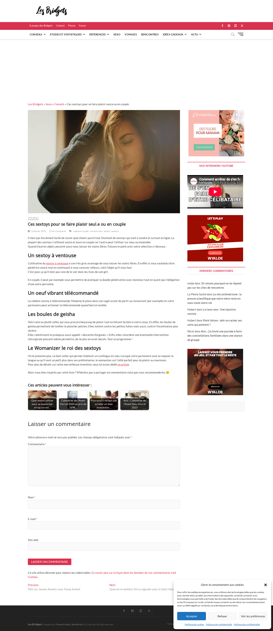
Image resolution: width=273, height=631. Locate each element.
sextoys (114, 231)
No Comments (58, 231)
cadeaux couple (81, 231)
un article (123, 364)
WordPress (77, 624)
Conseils (36, 34)
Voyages (131, 34)
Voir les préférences (253, 616)
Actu (194, 34)
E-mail (32, 519)
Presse (71, 25)
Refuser (222, 616)
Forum (82, 25)
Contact (60, 25)
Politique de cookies (194, 624)
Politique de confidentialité (219, 624)
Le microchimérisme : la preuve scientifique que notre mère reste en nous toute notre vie (214, 298)
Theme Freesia (63, 624)
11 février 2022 (38, 231)
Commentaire (37, 444)
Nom (31, 497)
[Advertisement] (136, 67)
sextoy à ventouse (57, 263)
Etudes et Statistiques (66, 34)
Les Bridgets (35, 104)
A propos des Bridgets (41, 25)
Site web (33, 540)
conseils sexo (96, 231)
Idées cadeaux (173, 34)
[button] (265, 585)
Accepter (191, 616)
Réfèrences (97, 34)
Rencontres (150, 34)
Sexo (117, 34)
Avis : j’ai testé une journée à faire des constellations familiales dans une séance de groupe (214, 335)
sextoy (107, 231)
